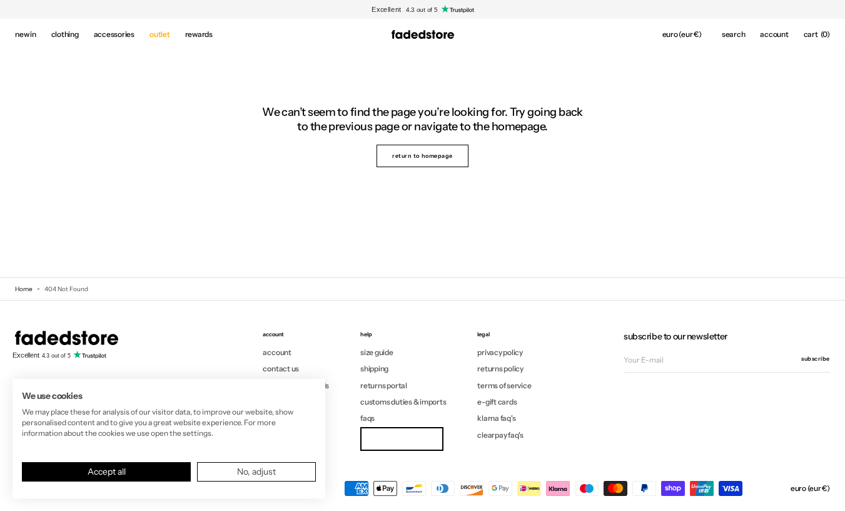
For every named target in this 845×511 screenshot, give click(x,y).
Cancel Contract (402, 438)
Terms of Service (504, 385)
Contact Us (281, 368)
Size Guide (376, 352)
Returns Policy (500, 368)
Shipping (374, 368)
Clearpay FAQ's (500, 435)
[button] (682, 34)
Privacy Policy (500, 352)
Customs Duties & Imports (403, 401)
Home (24, 289)
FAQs (367, 418)
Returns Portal (383, 385)
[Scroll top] (826, 492)
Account (277, 352)
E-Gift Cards (497, 401)
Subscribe (815, 358)
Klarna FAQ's (496, 418)
